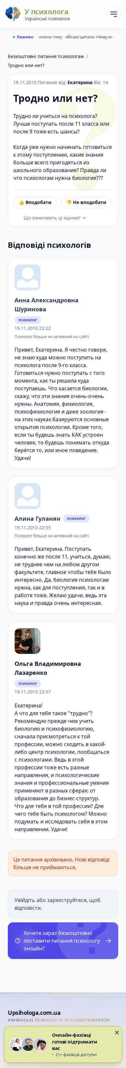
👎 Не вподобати (86, 202)
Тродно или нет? (26, 65)
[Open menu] (114, 14)
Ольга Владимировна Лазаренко (48, 668)
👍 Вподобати (35, 202)
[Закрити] (117, 1032)
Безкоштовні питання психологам (46, 56)
